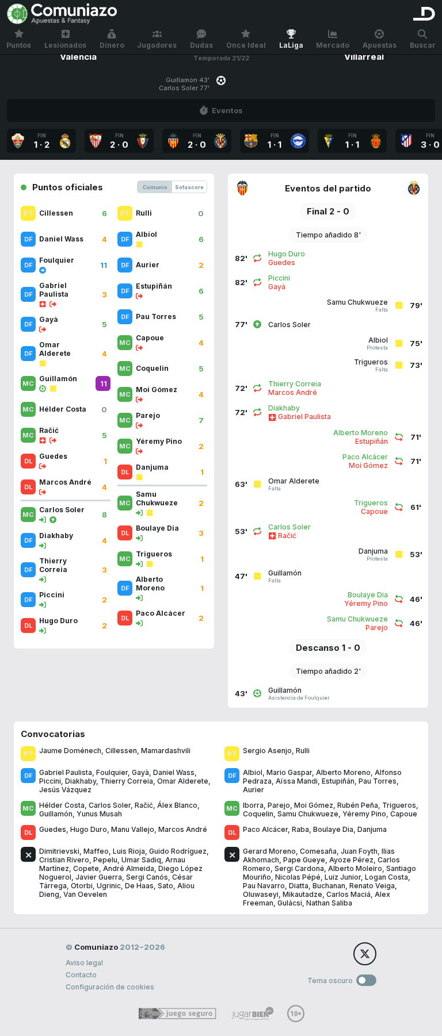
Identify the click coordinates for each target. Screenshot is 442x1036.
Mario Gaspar (289, 772)
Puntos (18, 45)
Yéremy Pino (364, 813)
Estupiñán (338, 781)
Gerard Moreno (269, 851)
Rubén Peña (357, 805)
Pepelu (105, 859)
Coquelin (258, 813)
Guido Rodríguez (178, 851)
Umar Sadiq (141, 859)
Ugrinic (109, 885)
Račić (144, 805)
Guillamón (56, 813)
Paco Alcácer (265, 829)
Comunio (155, 187)
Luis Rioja (129, 851)
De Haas (139, 885)
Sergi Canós (147, 877)
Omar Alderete (182, 781)
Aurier (253, 789)
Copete (86, 868)
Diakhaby (80, 781)
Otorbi (82, 885)
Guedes (52, 829)
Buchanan (329, 885)
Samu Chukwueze (307, 813)
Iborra (253, 805)
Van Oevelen (85, 894)
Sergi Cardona (299, 868)
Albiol (252, 772)
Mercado (332, 45)
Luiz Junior (343, 877)
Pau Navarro (264, 885)
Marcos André (182, 829)
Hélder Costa (62, 805)
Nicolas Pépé (298, 877)
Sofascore (189, 187)
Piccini (50, 781)
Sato (165, 885)
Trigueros (399, 805)
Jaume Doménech (70, 750)
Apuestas (380, 45)
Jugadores (157, 45)
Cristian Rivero (64, 859)
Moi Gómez (313, 805)
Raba (300, 829)
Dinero (112, 45)
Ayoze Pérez (351, 859)
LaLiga (291, 45)
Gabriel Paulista (65, 772)
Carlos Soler (110, 805)
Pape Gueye (304, 859)
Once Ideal (246, 45)
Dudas (201, 45)
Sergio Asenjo (267, 750)
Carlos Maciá (348, 894)
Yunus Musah (99, 813)
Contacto (81, 974)
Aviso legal (84, 962)
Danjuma (372, 829)
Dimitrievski (59, 851)
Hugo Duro (88, 829)
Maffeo (96, 851)
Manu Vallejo (132, 829)
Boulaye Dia (333, 829)
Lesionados (65, 45)
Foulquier (112, 772)
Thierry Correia (126, 781)
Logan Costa (386, 877)
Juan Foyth (359, 851)
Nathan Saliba (329, 903)
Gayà (140, 772)
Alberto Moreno (343, 772)
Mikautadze (302, 894)
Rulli (303, 750)
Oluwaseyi (261, 894)
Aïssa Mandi (297, 781)
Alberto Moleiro (355, 868)
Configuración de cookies (110, 987)
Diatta (298, 885)
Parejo (279, 805)
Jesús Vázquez (65, 789)
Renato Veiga (372, 885)
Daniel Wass (174, 772)
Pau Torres (378, 781)
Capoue (403, 813)
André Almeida (128, 868)
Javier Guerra (98, 877)
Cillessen (121, 750)
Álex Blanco (177, 805)
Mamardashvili (165, 750)
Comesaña (318, 851)
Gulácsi (289, 903)
